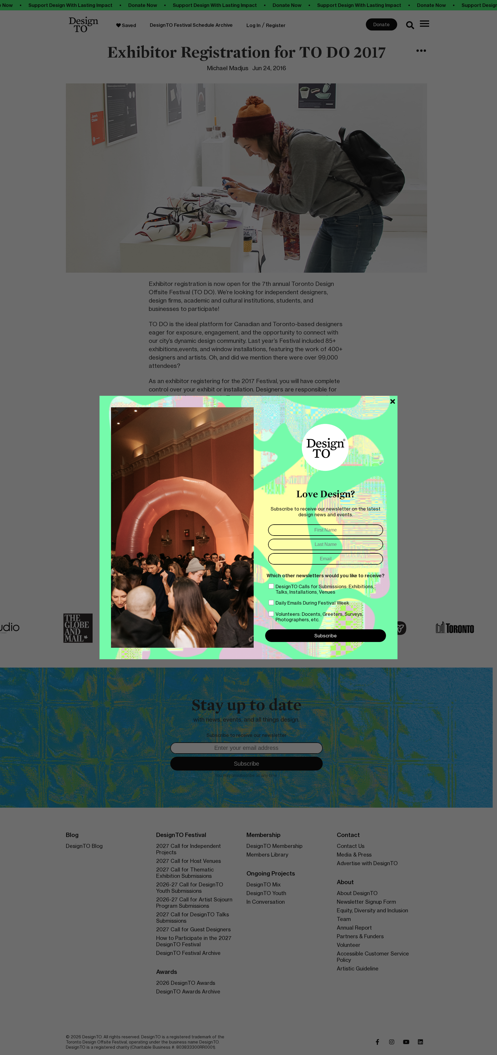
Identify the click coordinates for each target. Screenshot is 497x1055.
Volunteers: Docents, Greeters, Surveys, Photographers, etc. (319, 616)
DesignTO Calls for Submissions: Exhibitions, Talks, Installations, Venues (325, 589)
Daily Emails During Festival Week (312, 603)
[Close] (392, 401)
